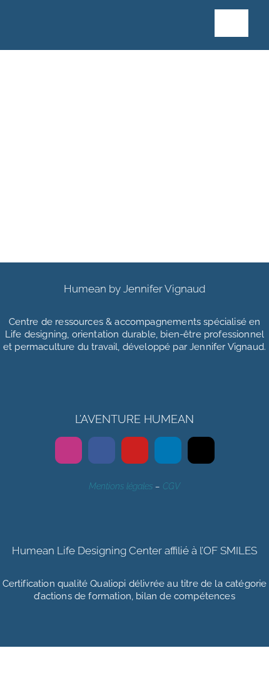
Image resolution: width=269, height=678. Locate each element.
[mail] (201, 450)
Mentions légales (121, 486)
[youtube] (134, 450)
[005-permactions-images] (124, 64)
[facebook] (101, 450)
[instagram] (68, 450)
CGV (171, 486)
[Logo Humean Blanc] (67, 11)
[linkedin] (168, 450)
